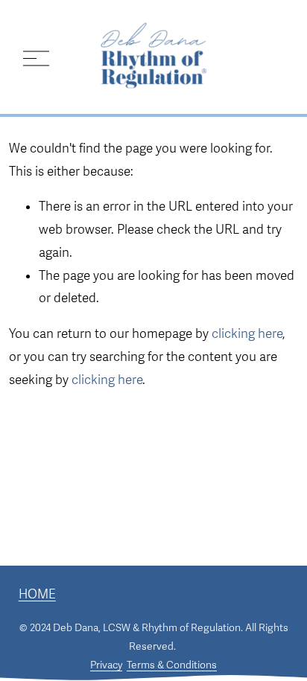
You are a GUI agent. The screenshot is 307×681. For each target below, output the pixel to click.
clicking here (247, 334)
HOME (37, 594)
